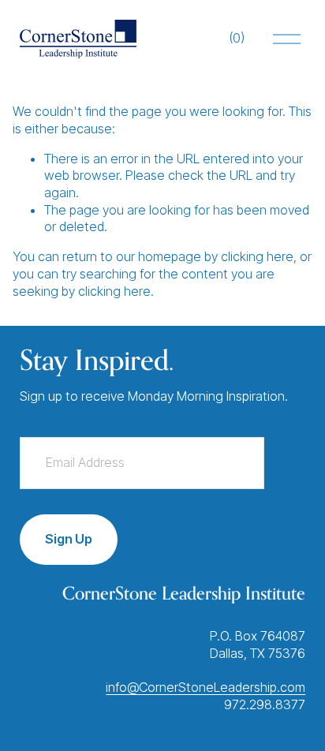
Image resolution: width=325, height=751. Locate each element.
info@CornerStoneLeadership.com (205, 687)
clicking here (257, 256)
